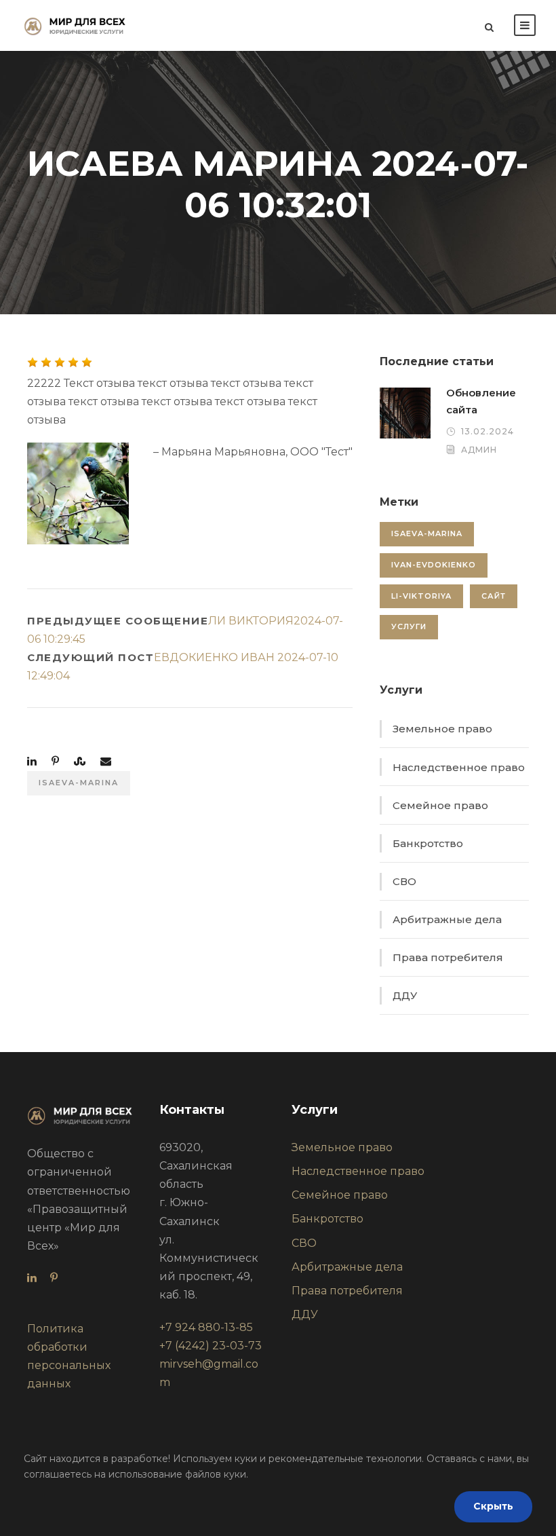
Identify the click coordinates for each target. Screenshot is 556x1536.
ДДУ (405, 995)
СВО (404, 881)
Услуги (408, 626)
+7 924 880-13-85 (206, 1327)
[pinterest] (54, 1278)
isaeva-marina (79, 782)
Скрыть (493, 1506)
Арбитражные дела (447, 919)
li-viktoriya (421, 596)
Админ (479, 450)
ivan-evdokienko (433, 564)
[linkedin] (32, 1278)
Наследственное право (459, 767)
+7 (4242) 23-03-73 (210, 1345)
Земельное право (442, 728)
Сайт (493, 596)
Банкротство (428, 843)
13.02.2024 (487, 431)
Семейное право (440, 805)
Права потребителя (448, 957)
